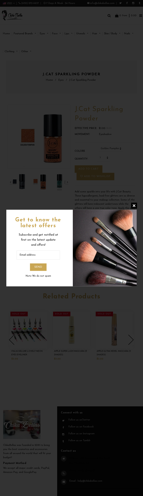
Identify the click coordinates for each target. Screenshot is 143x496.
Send (38, 267)
